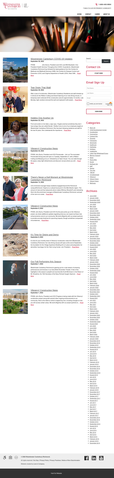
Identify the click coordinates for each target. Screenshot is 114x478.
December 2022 (95, 264)
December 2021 (95, 290)
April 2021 (93, 307)
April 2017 (93, 409)
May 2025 (93, 206)
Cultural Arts (94, 136)
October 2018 (94, 371)
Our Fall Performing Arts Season (46, 261)
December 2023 (95, 238)
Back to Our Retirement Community (97, 8)
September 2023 (95, 245)
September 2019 (95, 347)
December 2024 (95, 213)
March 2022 (93, 283)
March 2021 (93, 309)
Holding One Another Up (42, 118)
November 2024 (95, 215)
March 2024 (93, 232)
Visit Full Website (56, 473)
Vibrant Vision (94, 179)
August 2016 (94, 426)
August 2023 (94, 247)
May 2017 (93, 407)
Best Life (92, 128)
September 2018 (95, 373)
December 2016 (95, 418)
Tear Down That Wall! (41, 87)
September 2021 (95, 296)
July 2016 (93, 428)
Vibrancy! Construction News (44, 148)
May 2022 (93, 279)
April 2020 (93, 332)
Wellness (93, 183)
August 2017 (94, 400)
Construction (94, 132)
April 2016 (93, 435)
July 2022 (93, 275)
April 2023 (93, 256)
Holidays (92, 149)
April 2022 (93, 281)
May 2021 (93, 305)
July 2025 (93, 204)
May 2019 (93, 356)
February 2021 (94, 311)
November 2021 (95, 292)
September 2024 (95, 219)
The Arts (92, 170)
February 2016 (94, 439)
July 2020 (93, 326)
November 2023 (95, 241)
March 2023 (93, 258)
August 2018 (94, 375)
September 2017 (95, 398)
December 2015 (95, 443)
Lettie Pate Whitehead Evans (99, 153)
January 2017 (94, 415)
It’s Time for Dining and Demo (45, 234)
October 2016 (94, 422)
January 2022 (94, 287)
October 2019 (94, 345)
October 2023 (94, 243)
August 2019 (94, 349)
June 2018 (93, 379)
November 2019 (95, 343)
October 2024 (94, 217)
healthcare (93, 145)
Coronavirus (94, 134)
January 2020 (94, 339)
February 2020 (94, 337)
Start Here (99, 73)
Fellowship (93, 141)
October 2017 (94, 396)
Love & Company (38, 464)
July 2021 (93, 300)
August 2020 (94, 324)
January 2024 (94, 236)
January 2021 (94, 313)
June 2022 (93, 277)
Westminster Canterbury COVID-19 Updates (51, 59)
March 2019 (93, 360)
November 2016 (95, 420)
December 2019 (95, 341)
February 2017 (94, 413)
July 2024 (93, 224)
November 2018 (95, 368)
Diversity (92, 138)
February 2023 (94, 260)
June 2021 (93, 302)
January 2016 (94, 441)
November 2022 (95, 266)
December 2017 (95, 392)
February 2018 (94, 388)
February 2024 (94, 234)
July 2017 (93, 403)
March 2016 (93, 437)
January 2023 (94, 262)
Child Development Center (98, 130)
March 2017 (93, 411)
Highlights (93, 147)
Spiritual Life (94, 164)
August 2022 (94, 273)
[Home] (16, 8)
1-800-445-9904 (105, 4)
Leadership (93, 151)
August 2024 (94, 221)
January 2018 (94, 390)
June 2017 (93, 405)
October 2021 (94, 294)
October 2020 (94, 319)
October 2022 (94, 268)
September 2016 (95, 424)
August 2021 (94, 298)
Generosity (93, 143)
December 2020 (95, 315)
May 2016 (93, 432)
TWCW (92, 173)
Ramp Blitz (93, 160)
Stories (92, 168)
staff (91, 166)
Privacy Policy (44, 460)
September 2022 (95, 270)
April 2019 (93, 358)
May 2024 (93, 228)
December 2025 (95, 200)
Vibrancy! (93, 177)
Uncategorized (94, 175)
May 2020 (93, 330)
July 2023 (93, 249)
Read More (78, 100)
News (91, 158)
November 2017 (95, 394)
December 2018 (95, 366)
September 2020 (95, 322)
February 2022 (94, 285)
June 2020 (93, 328)
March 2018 (93, 386)
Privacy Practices (55, 460)
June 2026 (93, 196)
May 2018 (93, 381)
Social (92, 162)
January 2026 (94, 198)
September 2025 (95, 202)
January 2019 (94, 364)
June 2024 (93, 226)
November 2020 (95, 317)
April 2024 (93, 230)
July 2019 (93, 351)
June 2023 (93, 251)
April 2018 (93, 383)
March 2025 (93, 209)
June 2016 (93, 430)
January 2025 (94, 211)
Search (88, 58)
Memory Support (95, 155)
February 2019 (94, 362)
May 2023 (93, 253)
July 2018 (93, 377)
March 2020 (93, 334)
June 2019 (93, 354)
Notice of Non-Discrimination (71, 460)
